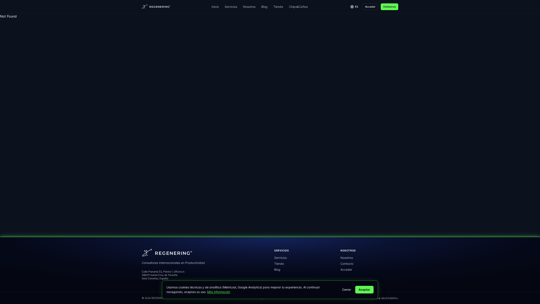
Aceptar (364, 289)
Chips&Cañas (298, 6)
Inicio (215, 6)
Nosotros (249, 6)
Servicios (231, 6)
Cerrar (346, 289)
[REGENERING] (156, 7)
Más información (218, 292)
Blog (264, 6)
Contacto (346, 263)
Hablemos (389, 6)
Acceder (370, 6)
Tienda (278, 6)
